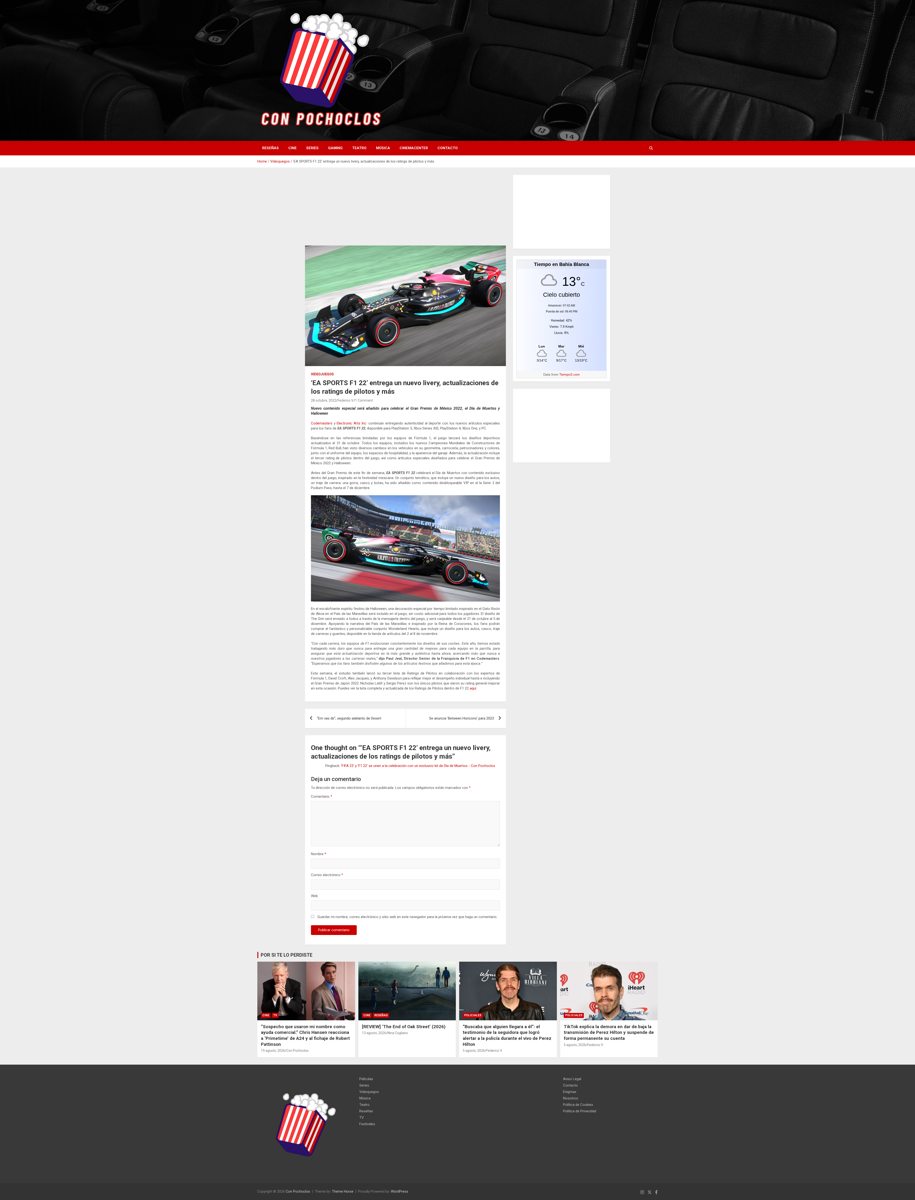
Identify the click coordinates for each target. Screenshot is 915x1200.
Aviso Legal (572, 1079)
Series (312, 148)
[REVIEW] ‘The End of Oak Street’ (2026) (404, 1026)
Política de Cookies (578, 1105)
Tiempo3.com (569, 374)
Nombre (318, 854)
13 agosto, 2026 (374, 1033)
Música (383, 148)
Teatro (359, 148)
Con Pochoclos (297, 1050)
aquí (473, 688)
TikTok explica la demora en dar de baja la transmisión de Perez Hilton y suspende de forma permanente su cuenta (609, 1032)
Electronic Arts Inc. (352, 423)
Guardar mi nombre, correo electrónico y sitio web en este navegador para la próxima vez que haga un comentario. (407, 917)
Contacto (447, 148)
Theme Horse (342, 1191)
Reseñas (270, 148)
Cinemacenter (414, 148)
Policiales (472, 1015)
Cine (292, 148)
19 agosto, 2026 (273, 1050)
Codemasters (321, 423)
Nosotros (570, 1098)
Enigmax (569, 1092)
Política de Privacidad (579, 1111)
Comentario (321, 796)
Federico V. (346, 400)
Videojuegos (322, 374)
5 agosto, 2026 (474, 1050)
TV (275, 1015)
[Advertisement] (405, 210)
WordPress (399, 1191)
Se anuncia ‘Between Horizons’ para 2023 (461, 718)
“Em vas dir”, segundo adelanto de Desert (349, 718)
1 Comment (364, 400)
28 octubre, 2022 (323, 400)
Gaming (335, 148)
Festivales (367, 1124)
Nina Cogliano (397, 1033)
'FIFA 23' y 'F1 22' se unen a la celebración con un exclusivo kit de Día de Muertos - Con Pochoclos (418, 766)
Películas (366, 1079)
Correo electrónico (327, 875)
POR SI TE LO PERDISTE (286, 955)
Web (314, 896)
